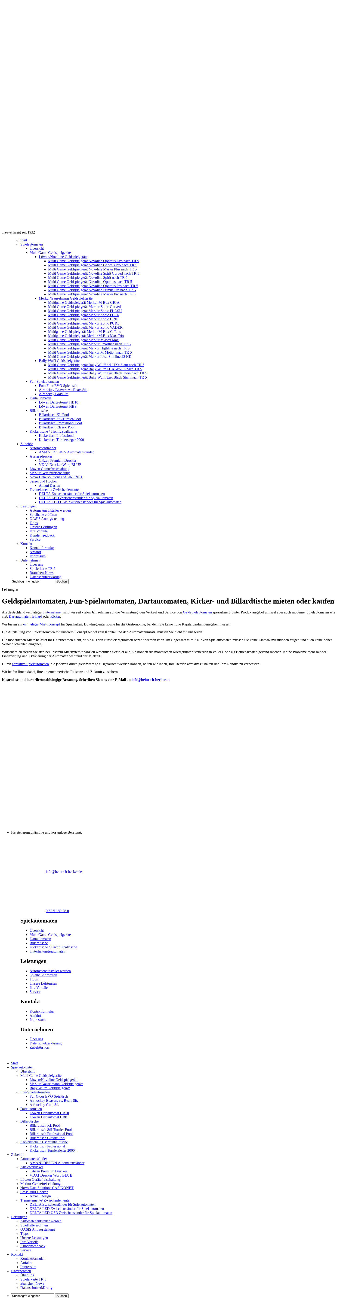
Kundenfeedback (42, 535)
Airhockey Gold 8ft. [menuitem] (44, 1105)
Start (23, 240)
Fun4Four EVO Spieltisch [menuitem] (49, 1096)
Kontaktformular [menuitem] (32, 1258)
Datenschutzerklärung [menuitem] (36, 1288)
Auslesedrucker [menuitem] (31, 1167)
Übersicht (37, 248)
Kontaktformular (42, 548)
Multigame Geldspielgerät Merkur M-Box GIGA (84, 302)
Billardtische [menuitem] (29, 1121)
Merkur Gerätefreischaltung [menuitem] (40, 1184)
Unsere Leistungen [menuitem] (34, 1238)
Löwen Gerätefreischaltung (49, 469)
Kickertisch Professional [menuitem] (47, 1146)
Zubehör (26, 444)
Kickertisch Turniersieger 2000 (61, 440)
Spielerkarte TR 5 (43, 569)
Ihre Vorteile (39, 531)
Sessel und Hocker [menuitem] (34, 1192)
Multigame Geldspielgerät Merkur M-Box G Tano (84, 332)
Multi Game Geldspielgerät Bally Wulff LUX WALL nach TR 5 (95, 369)
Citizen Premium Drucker (57, 460)
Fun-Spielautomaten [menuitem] (35, 1092)
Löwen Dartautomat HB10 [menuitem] (49, 1113)
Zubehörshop (39, 1047)
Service (35, 539)
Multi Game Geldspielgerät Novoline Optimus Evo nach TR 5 (93, 261)
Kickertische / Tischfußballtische (53, 431)
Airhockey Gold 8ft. (53, 394)
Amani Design (49, 485)
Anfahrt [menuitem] (26, 1263)
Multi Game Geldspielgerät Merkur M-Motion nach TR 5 (90, 352)
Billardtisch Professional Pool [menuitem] (51, 1134)
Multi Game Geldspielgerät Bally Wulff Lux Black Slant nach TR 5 (97, 377)
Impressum (38, 556)
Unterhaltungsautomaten (47, 951)
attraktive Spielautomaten (30, 664)
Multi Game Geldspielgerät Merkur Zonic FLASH (85, 311)
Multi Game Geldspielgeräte (50, 253)
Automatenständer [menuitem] (33, 1159)
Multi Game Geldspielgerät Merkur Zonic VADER (85, 327)
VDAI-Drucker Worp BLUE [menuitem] (51, 1175)
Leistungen (28, 506)
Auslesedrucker (41, 456)
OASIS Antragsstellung (47, 519)
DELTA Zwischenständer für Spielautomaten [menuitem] (63, 1204)
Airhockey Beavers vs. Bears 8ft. (63, 390)
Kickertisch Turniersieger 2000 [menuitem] (52, 1150)
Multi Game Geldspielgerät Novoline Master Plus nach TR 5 (92, 269)
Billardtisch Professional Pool (60, 423)
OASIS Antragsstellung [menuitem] (37, 1229)
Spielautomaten (31, 244)
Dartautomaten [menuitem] (31, 1109)
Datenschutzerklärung (46, 577)
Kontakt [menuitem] (17, 1254)
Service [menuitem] (25, 1250)
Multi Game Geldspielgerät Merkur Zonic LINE (83, 319)
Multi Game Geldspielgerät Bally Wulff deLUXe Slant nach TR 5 (96, 365)
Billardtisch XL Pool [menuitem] (45, 1125)
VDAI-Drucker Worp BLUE (60, 465)
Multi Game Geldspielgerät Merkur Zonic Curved (84, 307)
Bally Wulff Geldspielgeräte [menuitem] (50, 1088)
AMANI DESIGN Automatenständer (66, 452)
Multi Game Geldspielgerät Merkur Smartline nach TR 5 (89, 344)
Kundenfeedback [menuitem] (32, 1246)
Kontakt (26, 544)
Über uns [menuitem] (27, 1275)
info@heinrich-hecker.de (151, 680)
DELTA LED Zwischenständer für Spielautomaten (76, 498)
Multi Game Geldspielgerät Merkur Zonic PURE (84, 323)
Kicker (55, 616)
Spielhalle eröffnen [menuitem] (34, 1225)
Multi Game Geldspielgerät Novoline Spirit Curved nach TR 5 (93, 273)
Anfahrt (35, 552)
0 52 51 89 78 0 (57, 911)
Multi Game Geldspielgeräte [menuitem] (41, 1075)
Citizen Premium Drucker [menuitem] (48, 1171)
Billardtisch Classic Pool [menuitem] (47, 1138)
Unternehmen (30, 560)
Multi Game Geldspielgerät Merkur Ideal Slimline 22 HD (90, 356)
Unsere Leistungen (43, 527)
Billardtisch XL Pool (54, 415)
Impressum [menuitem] (28, 1267)
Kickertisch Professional (56, 435)
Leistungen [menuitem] (19, 1217)
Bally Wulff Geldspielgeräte (59, 361)
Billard (37, 616)
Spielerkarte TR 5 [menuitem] (33, 1279)
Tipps (34, 523)
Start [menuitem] (14, 1063)
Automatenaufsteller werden (50, 510)
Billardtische (39, 411)
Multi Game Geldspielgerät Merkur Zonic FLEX (83, 315)
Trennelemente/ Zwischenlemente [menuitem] (44, 1200)
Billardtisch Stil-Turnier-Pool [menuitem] (51, 1130)
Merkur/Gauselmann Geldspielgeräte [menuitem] (56, 1084)
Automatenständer (43, 448)
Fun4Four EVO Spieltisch (58, 386)
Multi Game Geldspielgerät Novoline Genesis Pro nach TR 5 (92, 265)
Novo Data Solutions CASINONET (56, 477)
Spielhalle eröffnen (43, 514)
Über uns (36, 564)
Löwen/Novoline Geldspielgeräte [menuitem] (54, 1080)
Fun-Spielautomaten (44, 381)
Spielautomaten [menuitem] (22, 1067)
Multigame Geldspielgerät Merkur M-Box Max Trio (86, 336)
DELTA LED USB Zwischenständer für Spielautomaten (80, 502)
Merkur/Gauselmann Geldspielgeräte (66, 298)
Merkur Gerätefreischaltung (50, 473)
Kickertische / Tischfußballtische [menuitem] (44, 1142)
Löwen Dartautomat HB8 (57, 406)
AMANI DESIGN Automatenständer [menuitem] (57, 1163)
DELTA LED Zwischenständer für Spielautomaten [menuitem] (67, 1209)
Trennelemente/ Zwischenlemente (54, 490)
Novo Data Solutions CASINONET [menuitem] (47, 1188)
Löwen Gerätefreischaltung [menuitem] (40, 1179)
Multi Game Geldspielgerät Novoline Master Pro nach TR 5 (92, 294)
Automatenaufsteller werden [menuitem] (41, 1221)
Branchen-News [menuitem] (32, 1283)
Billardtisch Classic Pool (56, 427)
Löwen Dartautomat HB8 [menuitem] (48, 1117)
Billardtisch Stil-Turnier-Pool (60, 419)
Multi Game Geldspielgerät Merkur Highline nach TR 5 (89, 348)
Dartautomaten (40, 398)
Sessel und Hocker (43, 481)
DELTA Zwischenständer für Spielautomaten (72, 494)
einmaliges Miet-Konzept (41, 624)
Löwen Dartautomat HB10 (58, 402)
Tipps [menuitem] (24, 1233)
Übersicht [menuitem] (27, 1071)
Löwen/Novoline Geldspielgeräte (63, 257)
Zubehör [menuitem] (17, 1154)
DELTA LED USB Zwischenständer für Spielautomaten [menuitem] (71, 1213)
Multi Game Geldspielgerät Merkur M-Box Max (83, 340)
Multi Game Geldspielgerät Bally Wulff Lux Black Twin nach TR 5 (97, 373)
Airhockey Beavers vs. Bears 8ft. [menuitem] (54, 1100)
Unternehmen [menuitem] (21, 1271)
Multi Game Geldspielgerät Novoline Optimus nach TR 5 (90, 282)
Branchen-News (41, 573)
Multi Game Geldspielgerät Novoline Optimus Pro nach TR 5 (93, 286)
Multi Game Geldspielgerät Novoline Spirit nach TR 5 (87, 277)
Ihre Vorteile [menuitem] (29, 1242)
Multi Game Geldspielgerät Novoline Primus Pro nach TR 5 (92, 290)
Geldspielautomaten (197, 612)
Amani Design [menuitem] (40, 1196)
